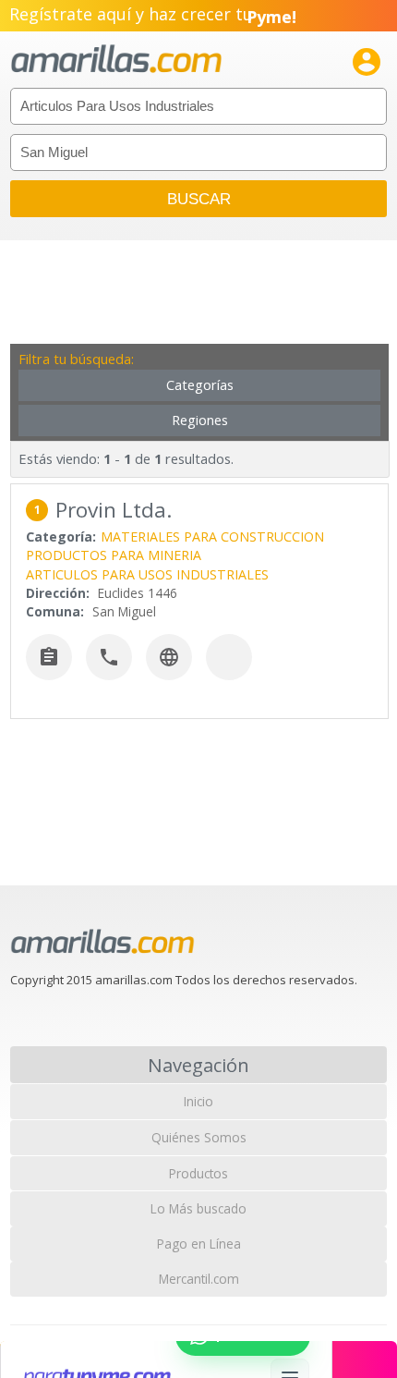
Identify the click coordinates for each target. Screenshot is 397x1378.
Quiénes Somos (199, 1137)
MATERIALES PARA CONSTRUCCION (212, 536)
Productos (198, 1173)
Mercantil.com (199, 1278)
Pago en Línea (199, 1243)
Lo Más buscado (198, 1208)
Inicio (198, 1101)
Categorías (200, 385)
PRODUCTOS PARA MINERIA (113, 555)
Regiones (200, 420)
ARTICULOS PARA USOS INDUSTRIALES (147, 574)
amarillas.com (116, 59)
